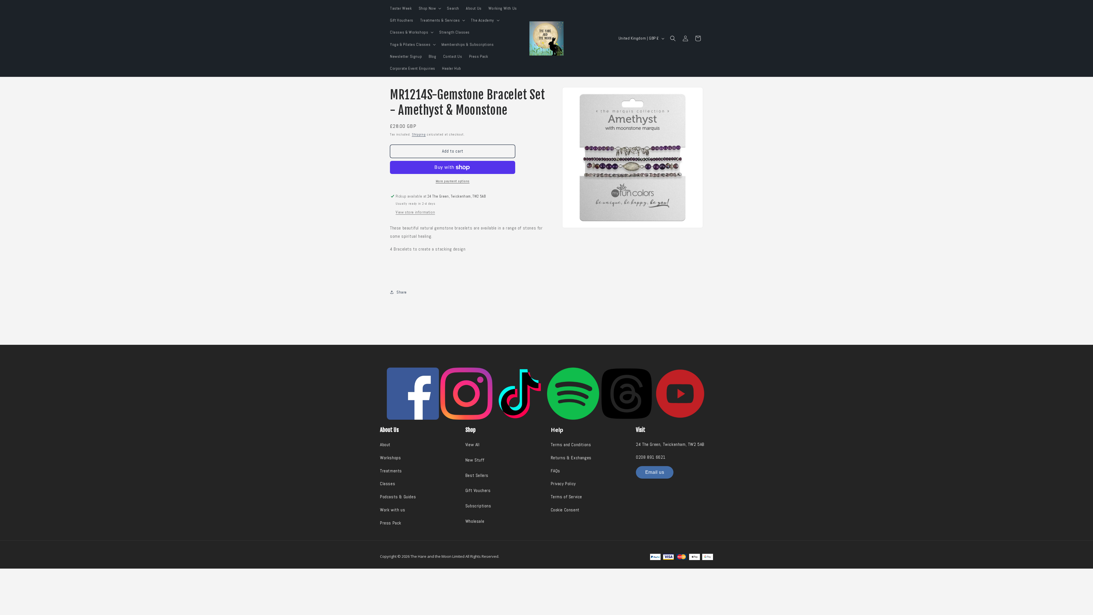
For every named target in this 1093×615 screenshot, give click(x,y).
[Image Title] (413, 394)
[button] (429, 8)
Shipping (419, 134)
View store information (415, 212)
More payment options (453, 181)
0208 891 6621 (650, 457)
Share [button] (401, 292)
